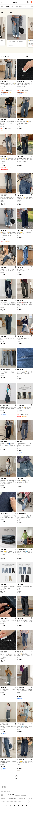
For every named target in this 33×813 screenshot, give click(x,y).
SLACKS (27, 6)
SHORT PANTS (19, 6)
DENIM (15, 2)
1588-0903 (11, 794)
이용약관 (3, 798)
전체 (2, 6)
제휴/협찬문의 (22, 798)
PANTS (12, 6)
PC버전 (30, 798)
